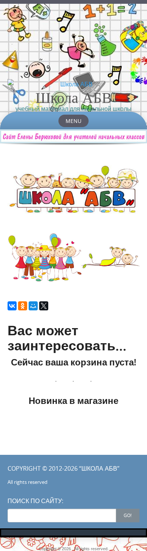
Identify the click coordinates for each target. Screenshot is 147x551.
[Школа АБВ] (73, 84)
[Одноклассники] (22, 305)
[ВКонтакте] (12, 305)
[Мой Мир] (33, 305)
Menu (73, 120)
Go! (128, 515)
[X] (43, 305)
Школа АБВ (73, 97)
